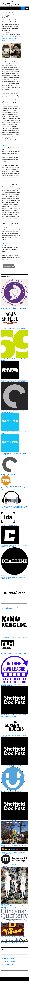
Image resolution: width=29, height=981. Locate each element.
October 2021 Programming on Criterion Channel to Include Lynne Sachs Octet (14, 545)
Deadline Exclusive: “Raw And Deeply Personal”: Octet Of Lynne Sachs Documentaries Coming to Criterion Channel (13, 577)
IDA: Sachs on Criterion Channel (9, 525)
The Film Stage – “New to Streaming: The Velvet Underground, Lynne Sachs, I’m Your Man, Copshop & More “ (14, 488)
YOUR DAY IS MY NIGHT (8, 964)
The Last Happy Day (8, 264)
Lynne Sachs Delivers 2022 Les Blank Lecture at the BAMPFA (14, 432)
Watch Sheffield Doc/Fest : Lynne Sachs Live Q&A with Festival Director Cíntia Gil (13, 715)
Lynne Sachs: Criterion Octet (8, 474)
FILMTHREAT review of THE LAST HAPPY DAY (13, 936)
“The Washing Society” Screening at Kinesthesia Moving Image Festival (13, 607)
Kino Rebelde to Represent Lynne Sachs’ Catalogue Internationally (14, 638)
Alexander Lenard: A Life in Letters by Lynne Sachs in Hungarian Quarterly (14, 921)
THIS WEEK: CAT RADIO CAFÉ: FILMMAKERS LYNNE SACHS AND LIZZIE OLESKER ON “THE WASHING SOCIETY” (14, 508)
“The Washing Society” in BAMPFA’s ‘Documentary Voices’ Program (13, 453)
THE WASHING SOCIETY (9, 961)
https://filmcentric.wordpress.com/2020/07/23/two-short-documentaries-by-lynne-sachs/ (11, 38)
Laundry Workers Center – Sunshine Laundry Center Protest (14, 845)
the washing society (9, 266)
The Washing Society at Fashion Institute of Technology (12, 865)
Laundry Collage (5, 904)
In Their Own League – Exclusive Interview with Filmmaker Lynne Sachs (13, 684)
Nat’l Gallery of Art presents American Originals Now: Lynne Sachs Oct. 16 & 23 (13, 906)
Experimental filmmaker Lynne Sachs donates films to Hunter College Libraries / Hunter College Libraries (14, 307)
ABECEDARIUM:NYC (7, 953)
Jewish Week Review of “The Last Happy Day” (12, 942)
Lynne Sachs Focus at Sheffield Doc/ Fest (11, 820)
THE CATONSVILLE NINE (8, 959)
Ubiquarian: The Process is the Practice (11, 791)
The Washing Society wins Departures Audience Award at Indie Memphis (13, 852)
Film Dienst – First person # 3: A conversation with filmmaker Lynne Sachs (13, 654)
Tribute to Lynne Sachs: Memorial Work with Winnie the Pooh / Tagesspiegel (14, 329)
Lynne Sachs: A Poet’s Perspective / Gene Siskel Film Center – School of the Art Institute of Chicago (14, 380)
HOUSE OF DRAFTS (7, 956)
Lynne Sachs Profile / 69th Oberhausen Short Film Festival (13, 359)
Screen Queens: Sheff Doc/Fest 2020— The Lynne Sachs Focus (13, 735)
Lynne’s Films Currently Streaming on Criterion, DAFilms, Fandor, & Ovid (12, 411)
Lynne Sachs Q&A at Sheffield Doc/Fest (11, 765)
